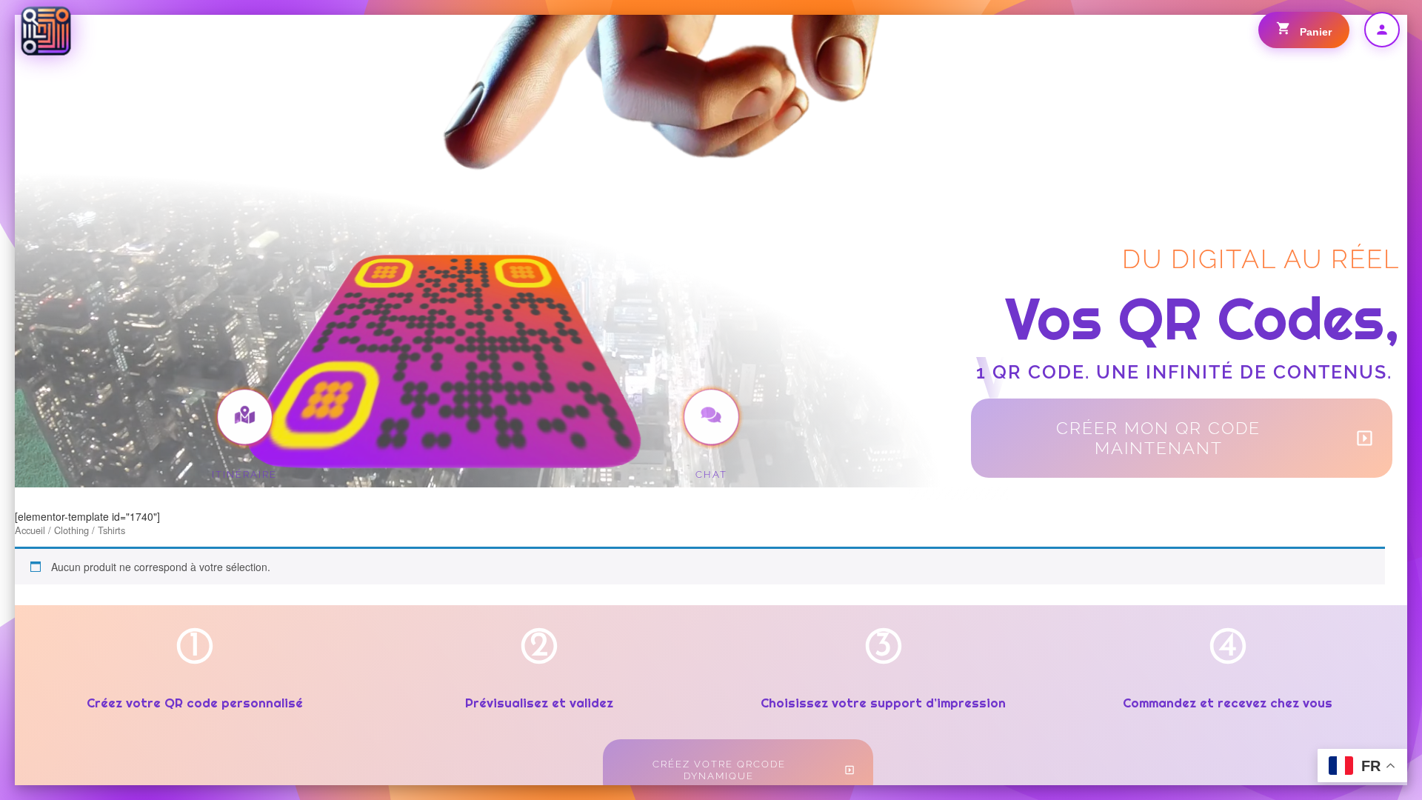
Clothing (71, 530)
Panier (1314, 32)
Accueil (30, 530)
